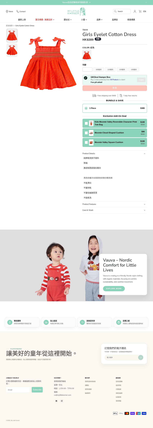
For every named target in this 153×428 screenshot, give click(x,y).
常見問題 (118, 401)
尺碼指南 (118, 389)
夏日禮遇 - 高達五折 (43, 20)
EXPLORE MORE (114, 288)
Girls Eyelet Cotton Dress (24, 26)
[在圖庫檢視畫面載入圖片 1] (12, 35)
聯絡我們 (87, 393)
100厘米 (99, 70)
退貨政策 (118, 385)
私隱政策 (118, 397)
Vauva (85, 30)
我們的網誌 (88, 389)
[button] (122, 11)
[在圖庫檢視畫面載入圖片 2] (12, 50)
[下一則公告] (146, 2)
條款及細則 (119, 393)
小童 (83, 20)
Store (11, 11)
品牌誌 (115, 20)
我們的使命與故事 (90, 381)
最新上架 (22, 20)
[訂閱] (140, 357)
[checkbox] (115, 123)
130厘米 (134, 70)
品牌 (98, 20)
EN (144, 11)
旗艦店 (87, 385)
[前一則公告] (6, 2)
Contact (22, 11)
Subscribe (37, 390)
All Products (114, 80)
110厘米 (111, 70)
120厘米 (122, 70)
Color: (88, 48)
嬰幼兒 (67, 20)
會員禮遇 (131, 20)
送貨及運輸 (119, 381)
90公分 (88, 70)
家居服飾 (9, 26)
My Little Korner (15, 420)
